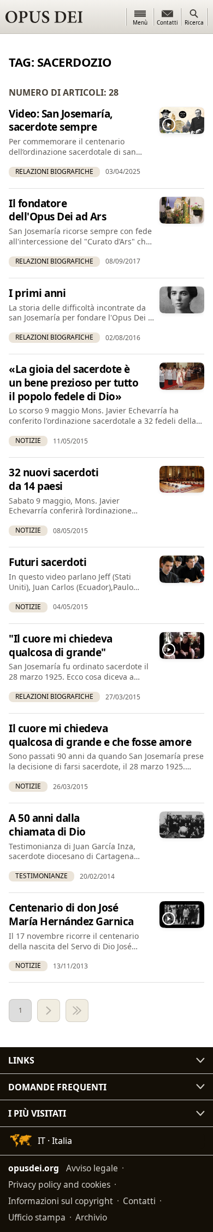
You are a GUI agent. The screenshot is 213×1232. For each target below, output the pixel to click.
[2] (48, 1010)
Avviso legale (92, 1168)
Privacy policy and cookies (59, 1184)
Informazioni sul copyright (60, 1201)
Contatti (139, 1201)
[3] (77, 1010)
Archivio (91, 1217)
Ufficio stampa (37, 1217)
